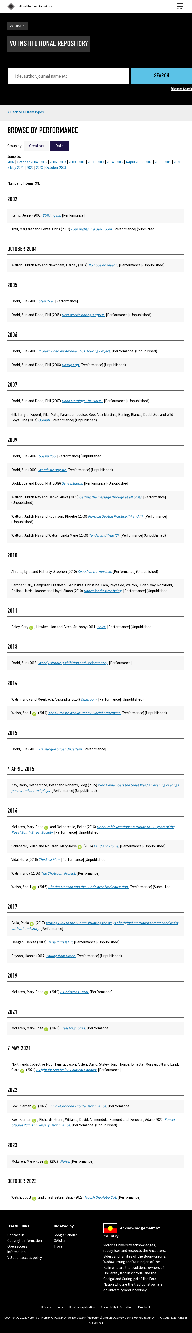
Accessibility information (116, 1307)
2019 (167, 162)
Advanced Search (181, 89)
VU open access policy (25, 1257)
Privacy (46, 1307)
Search (162, 76)
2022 (30, 167)
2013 (100, 162)
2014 (110, 162)
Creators (36, 146)
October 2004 (27, 162)
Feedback (144, 1307)
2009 (72, 162)
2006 (53, 162)
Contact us (16, 1235)
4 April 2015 (134, 162)
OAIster (60, 1240)
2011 (91, 162)
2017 (158, 162)
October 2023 (56, 167)
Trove (58, 1246)
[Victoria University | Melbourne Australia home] (11, 6)
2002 (11, 162)
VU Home (15, 26)
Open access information (18, 1249)
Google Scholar (65, 1235)
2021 (177, 162)
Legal (60, 1307)
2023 (39, 167)
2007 (62, 162)
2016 (148, 162)
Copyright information (25, 1240)
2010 (81, 162)
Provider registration (82, 1307)
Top (183, 1329)
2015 (119, 162)
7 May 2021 (16, 167)
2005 (43, 162)
